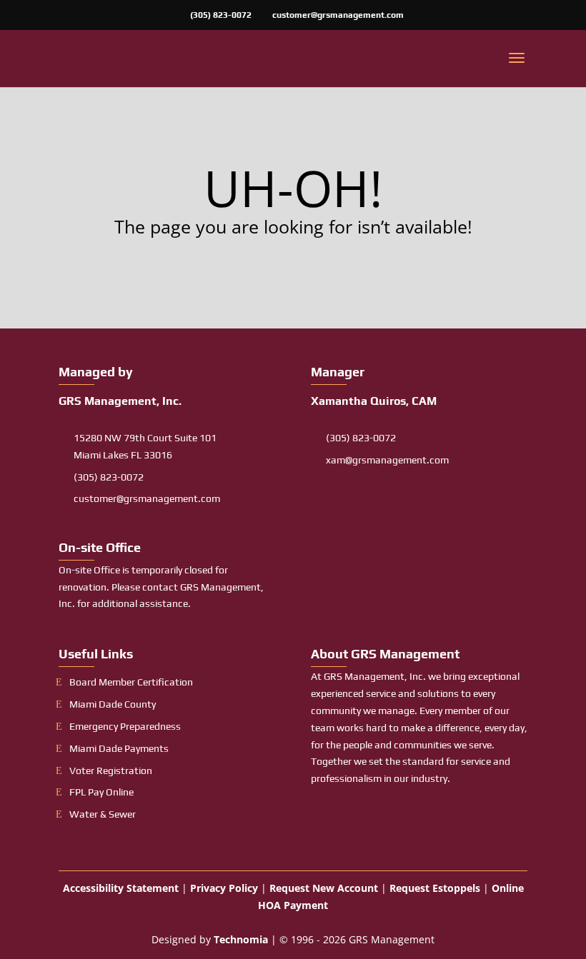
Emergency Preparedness (125, 726)
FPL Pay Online (101, 792)
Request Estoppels (434, 888)
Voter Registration (110, 770)
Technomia (241, 939)
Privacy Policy (224, 888)
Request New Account (323, 888)
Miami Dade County (112, 704)
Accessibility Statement (121, 888)
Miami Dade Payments (119, 748)
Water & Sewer (102, 814)
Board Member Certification (131, 682)
